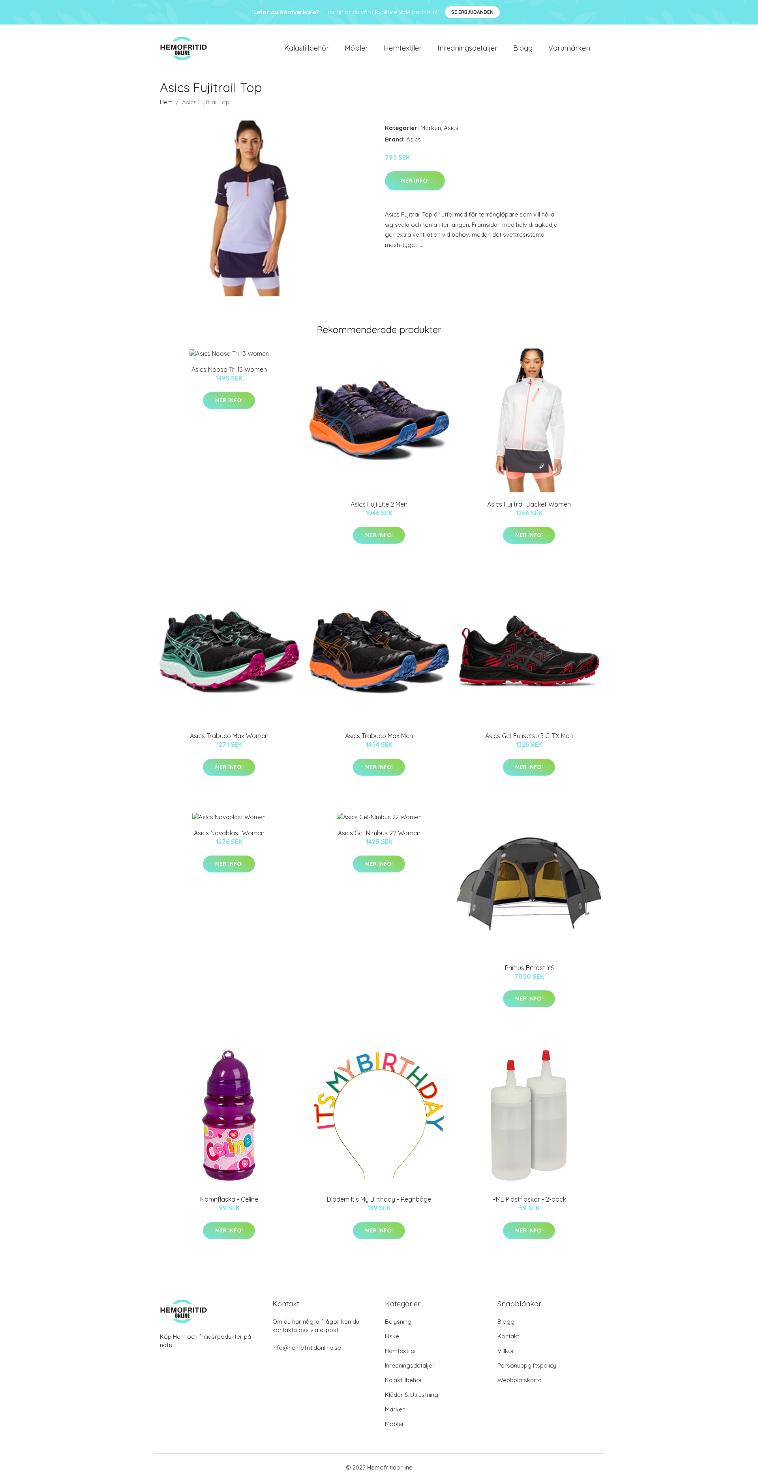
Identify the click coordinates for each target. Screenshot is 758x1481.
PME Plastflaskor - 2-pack (529, 1199)
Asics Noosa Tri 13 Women (229, 369)
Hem (166, 102)
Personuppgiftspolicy (526, 1365)
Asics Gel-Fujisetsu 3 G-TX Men (529, 736)
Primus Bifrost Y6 (529, 968)
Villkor (505, 1351)
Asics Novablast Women (229, 833)
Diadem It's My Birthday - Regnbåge (379, 1199)
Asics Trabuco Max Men (379, 736)
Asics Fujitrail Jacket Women (529, 504)
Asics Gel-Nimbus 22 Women (379, 833)
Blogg (523, 48)
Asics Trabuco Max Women (229, 736)
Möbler (356, 48)
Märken (430, 128)
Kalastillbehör (306, 48)
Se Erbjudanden (472, 12)
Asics (451, 128)
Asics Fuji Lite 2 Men (379, 504)
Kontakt (508, 1336)
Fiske (392, 1336)
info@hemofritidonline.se (306, 1347)
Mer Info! (415, 180)
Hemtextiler (403, 48)
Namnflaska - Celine (229, 1199)
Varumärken (569, 48)
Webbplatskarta (519, 1380)
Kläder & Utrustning (411, 1394)
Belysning (398, 1321)
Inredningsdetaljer (467, 48)
